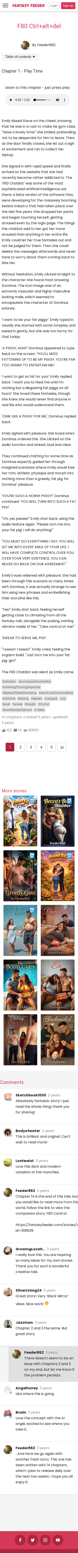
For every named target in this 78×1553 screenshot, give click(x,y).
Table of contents (20, 57)
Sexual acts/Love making (56, 693)
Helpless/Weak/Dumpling (19, 693)
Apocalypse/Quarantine (35, 681)
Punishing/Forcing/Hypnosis (21, 687)
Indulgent (51, 698)
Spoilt (6, 704)
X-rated (39, 710)
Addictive (9, 698)
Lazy (63, 698)
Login (53, 5)
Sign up (68, 5)
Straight (30, 704)
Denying (23, 698)
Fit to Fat (43, 704)
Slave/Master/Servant (17, 710)
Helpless (36, 698)
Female (17, 704)
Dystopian (9, 681)
